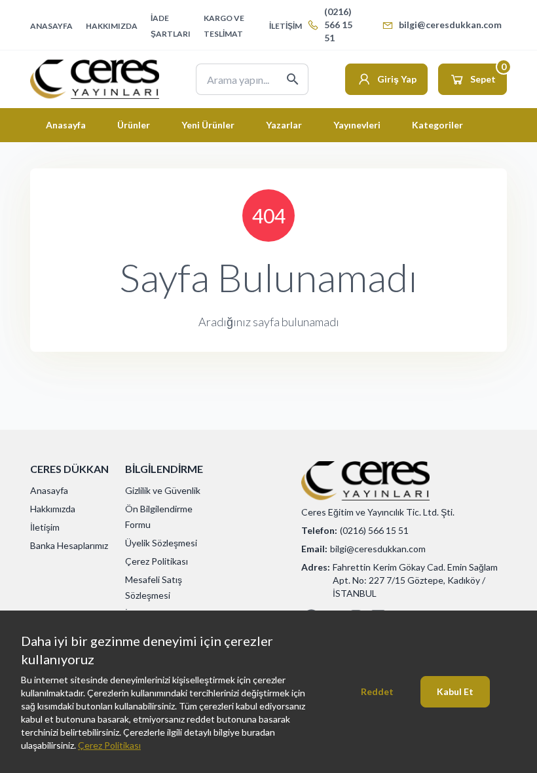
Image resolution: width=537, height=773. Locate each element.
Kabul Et (455, 691)
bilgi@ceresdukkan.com (450, 24)
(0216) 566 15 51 (338, 24)
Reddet (377, 691)
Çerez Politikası (109, 745)
